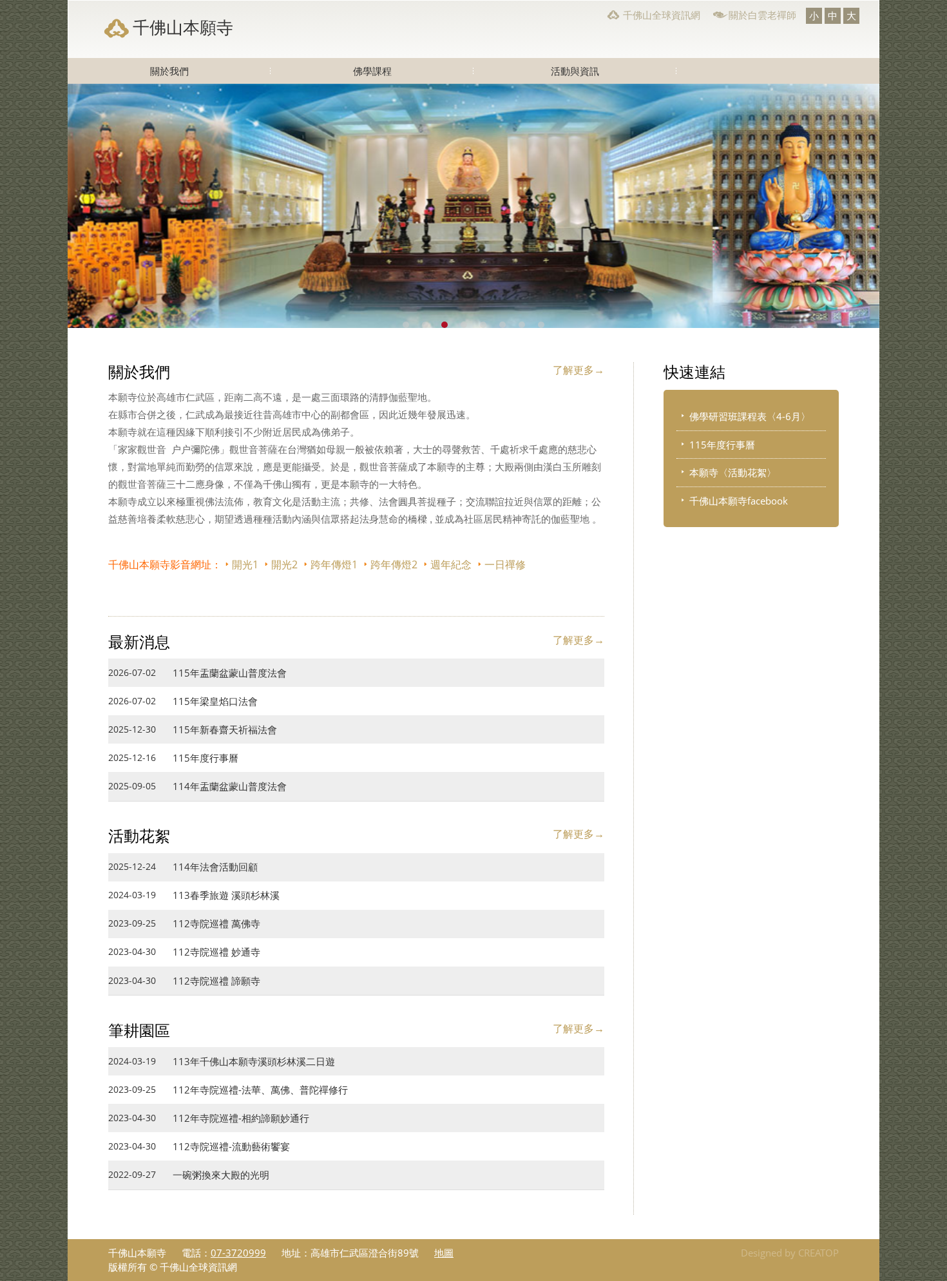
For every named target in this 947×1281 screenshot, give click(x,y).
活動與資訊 (575, 70)
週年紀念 (451, 564)
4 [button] (464, 325)
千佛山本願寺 (183, 27)
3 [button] (444, 325)
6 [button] (502, 325)
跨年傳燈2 (393, 564)
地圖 (444, 1252)
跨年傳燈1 (334, 564)
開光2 (284, 564)
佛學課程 (372, 70)
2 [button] (425, 325)
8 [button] (541, 325)
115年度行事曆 (722, 444)
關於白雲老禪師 (762, 14)
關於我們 (169, 70)
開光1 (245, 564)
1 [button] (406, 325)
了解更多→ (578, 370)
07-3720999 (238, 1252)
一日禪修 (505, 564)
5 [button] (483, 325)
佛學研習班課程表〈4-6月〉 (749, 416)
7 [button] (522, 325)
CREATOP (818, 1252)
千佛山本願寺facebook (738, 500)
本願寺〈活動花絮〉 (732, 472)
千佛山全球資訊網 (661, 14)
